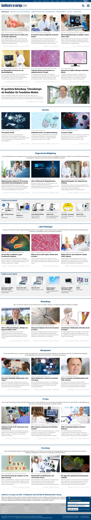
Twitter (46, 508)
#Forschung (43, 81)
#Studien (87, 192)
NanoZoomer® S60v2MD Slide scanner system (7, 288)
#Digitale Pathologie (85, 81)
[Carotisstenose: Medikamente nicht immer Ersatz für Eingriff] (75, 315)
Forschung (77, 12)
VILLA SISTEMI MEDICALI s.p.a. (35, 216)
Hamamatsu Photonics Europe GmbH (7, 291)
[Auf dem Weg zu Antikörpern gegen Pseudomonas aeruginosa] (15, 242)
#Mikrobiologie (22, 265)
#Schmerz (23, 46)
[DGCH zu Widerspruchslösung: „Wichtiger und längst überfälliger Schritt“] (15, 315)
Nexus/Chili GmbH (81, 216)
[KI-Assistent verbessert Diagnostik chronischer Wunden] (45, 22)
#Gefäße (48, 81)
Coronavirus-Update (67, 132)
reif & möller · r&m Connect (67, 214)
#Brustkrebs (14, 81)
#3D (68, 438)
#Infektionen (15, 265)
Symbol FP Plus (50, 214)
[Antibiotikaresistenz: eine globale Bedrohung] (45, 120)
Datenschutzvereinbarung (84, 509)
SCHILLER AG (19, 217)
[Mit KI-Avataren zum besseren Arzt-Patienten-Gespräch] (45, 415)
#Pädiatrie (27, 192)
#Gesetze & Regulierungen (44, 192)
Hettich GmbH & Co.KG (22, 289)
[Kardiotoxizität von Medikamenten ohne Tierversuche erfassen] (45, 463)
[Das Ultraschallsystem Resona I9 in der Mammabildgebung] (15, 58)
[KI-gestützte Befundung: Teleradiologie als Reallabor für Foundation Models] (68, 95)
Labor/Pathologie (38, 12)
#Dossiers (23, 143)
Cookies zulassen (84, 516)
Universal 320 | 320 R (21, 288)
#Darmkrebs (70, 487)
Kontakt (80, 1)
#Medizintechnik (86, 438)
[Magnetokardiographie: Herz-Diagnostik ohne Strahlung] (75, 169)
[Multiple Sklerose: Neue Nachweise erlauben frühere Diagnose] (75, 242)
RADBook (57, 1)
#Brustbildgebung (7, 81)
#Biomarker (38, 81)
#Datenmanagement (30, 101)
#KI (49, 46)
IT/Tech (69, 12)
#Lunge (80, 438)
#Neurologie (86, 265)
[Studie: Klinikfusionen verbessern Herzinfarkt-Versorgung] (45, 366)
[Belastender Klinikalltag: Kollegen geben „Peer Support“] (15, 366)
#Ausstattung (72, 81)
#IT (73, 46)
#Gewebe (48, 265)
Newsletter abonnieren (75, 500)
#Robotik (27, 143)
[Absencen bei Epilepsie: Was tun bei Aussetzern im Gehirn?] (45, 315)
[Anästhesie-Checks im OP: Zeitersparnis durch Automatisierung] (15, 415)
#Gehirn (40, 340)
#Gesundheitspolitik (19, 340)
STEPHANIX (4, 217)
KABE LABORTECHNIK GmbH (52, 291)
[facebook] (84, 1)
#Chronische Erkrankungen (8, 46)
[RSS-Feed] (88, 1)
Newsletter (75, 1)
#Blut (44, 265)
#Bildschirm (78, 81)
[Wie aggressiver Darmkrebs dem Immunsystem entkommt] (75, 463)
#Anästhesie (8, 438)
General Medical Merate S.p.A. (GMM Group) (52, 216)
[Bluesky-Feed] (86, 1)
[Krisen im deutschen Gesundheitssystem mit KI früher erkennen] (75, 366)
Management (61, 12)
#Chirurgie (12, 340)
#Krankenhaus (79, 46)
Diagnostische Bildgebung (20, 12)
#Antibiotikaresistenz (41, 143)
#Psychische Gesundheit (50, 438)
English (35, 1)
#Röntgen (57, 192)
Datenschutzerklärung (10, 517)
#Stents (87, 340)
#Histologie (52, 265)
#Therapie (27, 46)
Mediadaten (63, 1)
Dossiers (45, 110)
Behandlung (50, 12)
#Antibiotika (34, 143)
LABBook (52, 1)
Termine (70, 1)
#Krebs (10, 192)
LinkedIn (47, 511)
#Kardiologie (76, 192)
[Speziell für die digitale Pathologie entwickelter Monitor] (75, 58)
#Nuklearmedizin (16, 192)
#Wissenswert (56, 340)
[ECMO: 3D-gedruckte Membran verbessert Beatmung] (75, 415)
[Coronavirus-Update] (75, 120)
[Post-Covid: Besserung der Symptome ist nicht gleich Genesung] (15, 463)
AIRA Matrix (79, 289)
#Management (49, 389)
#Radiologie (52, 192)
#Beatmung (72, 438)
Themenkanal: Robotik (7, 132)
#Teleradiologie (86, 46)
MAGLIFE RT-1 (19, 215)
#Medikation (76, 340)
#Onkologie (22, 192)
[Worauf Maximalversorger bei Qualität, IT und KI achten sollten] (75, 22)
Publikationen (46, 1)
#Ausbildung (40, 438)
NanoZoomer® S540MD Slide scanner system (66, 288)
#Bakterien (48, 143)
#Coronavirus (81, 143)
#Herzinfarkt (36, 389)
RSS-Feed (47, 512)
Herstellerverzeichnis (29, 511)
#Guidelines (17, 46)
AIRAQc (78, 288)
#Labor (58, 143)
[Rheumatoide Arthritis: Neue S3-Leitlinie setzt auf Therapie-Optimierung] (15, 22)
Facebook (47, 506)
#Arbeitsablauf (15, 438)
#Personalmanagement (24, 389)
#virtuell (57, 438)
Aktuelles (5, 12)
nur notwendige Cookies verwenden (70, 516)
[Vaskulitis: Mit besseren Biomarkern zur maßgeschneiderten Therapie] (45, 58)
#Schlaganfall (82, 340)
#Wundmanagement (55, 46)
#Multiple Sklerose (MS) (78, 265)
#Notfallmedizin (56, 389)
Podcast (40, 1)
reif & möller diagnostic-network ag (67, 216)
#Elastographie (21, 81)
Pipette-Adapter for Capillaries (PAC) (50, 288)
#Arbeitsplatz (10, 389)
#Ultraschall (27, 81)
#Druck (76, 438)
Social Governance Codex (67, 512)
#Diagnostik (46, 46)
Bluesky (47, 509)
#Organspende (26, 340)
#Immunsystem (54, 81)
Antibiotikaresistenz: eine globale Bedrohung (44, 132)
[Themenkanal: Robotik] (15, 120)
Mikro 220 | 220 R (35, 288)
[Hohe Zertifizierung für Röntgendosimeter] (45, 169)
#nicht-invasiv (82, 192)
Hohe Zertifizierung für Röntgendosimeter (43, 181)
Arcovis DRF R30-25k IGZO (37, 214)
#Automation (26, 438)
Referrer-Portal (79, 214)
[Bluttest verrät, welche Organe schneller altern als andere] (45, 242)
